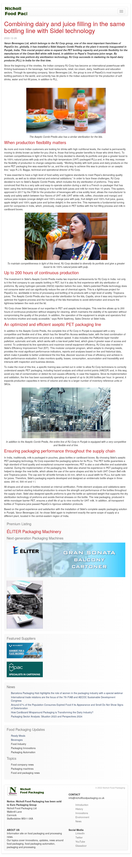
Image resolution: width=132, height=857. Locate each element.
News (78, 821)
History (79, 809)
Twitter (79, 837)
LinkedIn (80, 833)
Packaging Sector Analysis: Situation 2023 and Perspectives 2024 (46, 716)
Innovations (81, 813)
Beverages (17, 739)
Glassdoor (81, 845)
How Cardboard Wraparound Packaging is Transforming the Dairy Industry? (52, 712)
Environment (82, 817)
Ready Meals (18, 735)
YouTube (80, 841)
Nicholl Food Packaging (15, 11)
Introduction (81, 804)
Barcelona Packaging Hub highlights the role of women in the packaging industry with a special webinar (67, 693)
